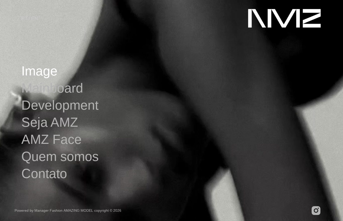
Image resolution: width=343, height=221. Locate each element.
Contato (44, 173)
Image (39, 70)
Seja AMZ (49, 122)
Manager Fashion (48, 210)
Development (59, 105)
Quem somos (60, 156)
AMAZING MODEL (78, 210)
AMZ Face (51, 139)
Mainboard (52, 88)
